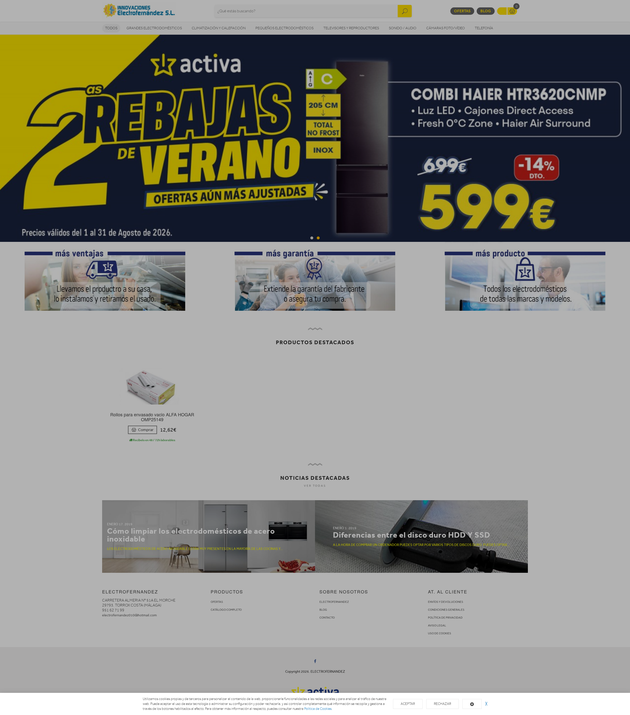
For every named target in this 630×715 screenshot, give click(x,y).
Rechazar (442, 704)
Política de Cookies (317, 709)
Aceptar (408, 704)
